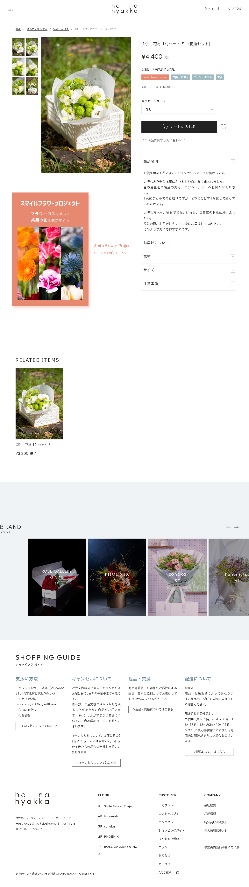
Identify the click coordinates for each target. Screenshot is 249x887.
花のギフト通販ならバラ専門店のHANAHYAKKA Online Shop (56, 873)
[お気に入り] (223, 127)
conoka (106, 826)
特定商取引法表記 (216, 822)
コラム (163, 847)
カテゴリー (166, 864)
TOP (18, 28)
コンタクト (166, 822)
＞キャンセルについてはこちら (96, 763)
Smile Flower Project (116, 806)
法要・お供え (61, 28)
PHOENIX (108, 836)
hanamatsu (109, 816)
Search (213, 8)
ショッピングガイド (172, 830)
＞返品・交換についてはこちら (152, 709)
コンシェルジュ (169, 813)
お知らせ (164, 855)
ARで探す (165, 872)
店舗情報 (210, 813)
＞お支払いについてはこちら (40, 726)
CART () (234, 8)
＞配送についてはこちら (209, 752)
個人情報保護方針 (216, 830)
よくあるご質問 (169, 839)
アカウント (166, 805)
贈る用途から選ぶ (37, 28)
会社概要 (210, 805)
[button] (127, 104)
